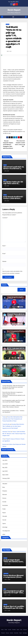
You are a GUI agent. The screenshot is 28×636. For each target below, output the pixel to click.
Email (4, 253)
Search (4, 285)
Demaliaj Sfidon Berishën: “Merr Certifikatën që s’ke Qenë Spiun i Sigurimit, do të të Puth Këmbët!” (13, 426)
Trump (4, 417)
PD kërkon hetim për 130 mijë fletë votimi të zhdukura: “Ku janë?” (13, 183)
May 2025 (4, 467)
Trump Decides (6, 424)
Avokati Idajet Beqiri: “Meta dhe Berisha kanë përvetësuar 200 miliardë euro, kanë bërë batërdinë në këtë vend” (13, 387)
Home (2, 629)
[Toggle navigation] (13, 17)
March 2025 (5, 474)
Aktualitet (4, 483)
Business (4, 444)
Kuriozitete (5, 505)
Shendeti (4, 516)
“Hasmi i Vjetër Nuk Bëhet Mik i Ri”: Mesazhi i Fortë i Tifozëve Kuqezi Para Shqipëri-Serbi (13, 433)
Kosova (4, 498)
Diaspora (4, 490)
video (3, 534)
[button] (23, 16)
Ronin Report (14, 10)
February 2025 (6, 478)
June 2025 (5, 463)
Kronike (4, 501)
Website (4, 261)
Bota (3, 487)
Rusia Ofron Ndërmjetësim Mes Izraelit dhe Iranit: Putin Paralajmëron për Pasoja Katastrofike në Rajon (12, 418)
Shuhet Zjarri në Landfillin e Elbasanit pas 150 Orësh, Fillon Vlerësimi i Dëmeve (13, 608)
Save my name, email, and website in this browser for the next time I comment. (12, 272)
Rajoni (4, 512)
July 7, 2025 (7, 579)
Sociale (4, 519)
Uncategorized (6, 530)
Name (4, 245)
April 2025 (5, 471)
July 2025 (4, 460)
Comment (5, 217)
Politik (7, 24)
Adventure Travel (6, 431)
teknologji (4, 527)
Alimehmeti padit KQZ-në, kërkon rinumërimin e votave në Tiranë (13, 168)
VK (3, 439)
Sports (4, 523)
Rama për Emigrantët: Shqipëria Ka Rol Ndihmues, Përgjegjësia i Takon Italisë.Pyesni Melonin (8, 144)
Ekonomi (4, 494)
